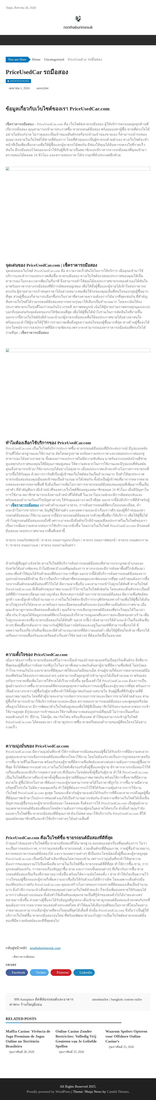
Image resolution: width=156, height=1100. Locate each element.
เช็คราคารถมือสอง (25, 505)
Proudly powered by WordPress (49, 1092)
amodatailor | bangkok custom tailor (117, 999)
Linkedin (85, 972)
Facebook (18, 972)
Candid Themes (118, 1092)
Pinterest (62, 972)
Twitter (40, 972)
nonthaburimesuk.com (45, 948)
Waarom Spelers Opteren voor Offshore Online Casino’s (126, 1036)
